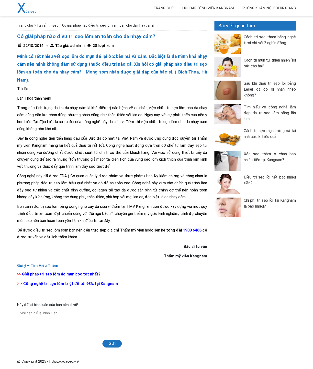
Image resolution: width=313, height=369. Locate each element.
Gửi (112, 343)
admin (75, 45)
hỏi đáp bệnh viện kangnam (208, 8)
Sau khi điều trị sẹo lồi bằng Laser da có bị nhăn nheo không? (270, 89)
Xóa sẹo (26, 11)
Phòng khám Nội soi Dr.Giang (269, 8)
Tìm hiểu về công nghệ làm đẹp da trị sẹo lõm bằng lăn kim (270, 113)
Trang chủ (164, 8)
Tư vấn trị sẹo (47, 25)
